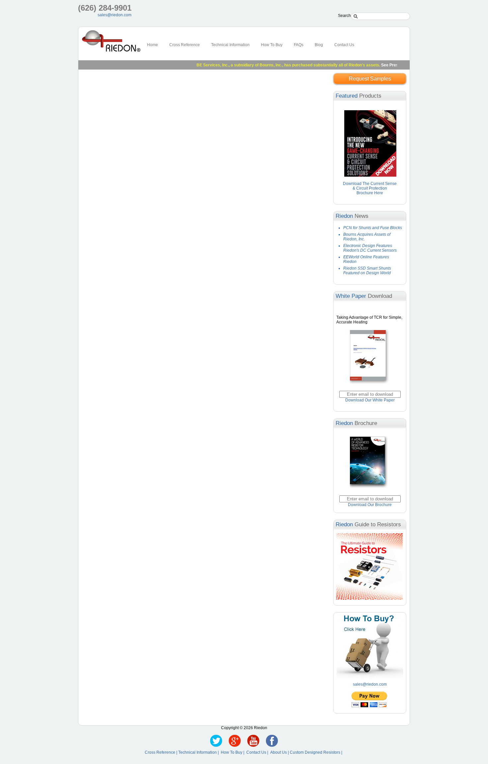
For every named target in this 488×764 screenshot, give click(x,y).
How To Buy (272, 44)
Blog (319, 44)
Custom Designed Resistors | (316, 752)
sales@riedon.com (114, 15)
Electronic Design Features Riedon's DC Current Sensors (370, 248)
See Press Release (389, 65)
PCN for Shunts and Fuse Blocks (372, 227)
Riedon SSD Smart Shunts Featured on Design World (367, 270)
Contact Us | (258, 752)
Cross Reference (184, 44)
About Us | (280, 752)
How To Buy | (233, 752)
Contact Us (344, 44)
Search (344, 15)
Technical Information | (199, 752)
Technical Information (230, 44)
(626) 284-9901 (104, 7)
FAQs (298, 44)
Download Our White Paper (370, 400)
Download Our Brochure (370, 504)
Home (152, 44)
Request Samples (370, 78)
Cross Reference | (161, 752)
